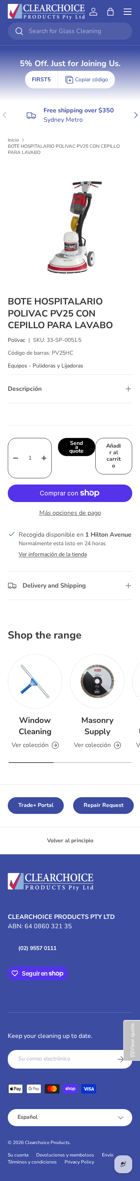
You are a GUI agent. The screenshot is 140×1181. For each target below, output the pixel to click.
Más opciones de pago (70, 513)
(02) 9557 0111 (37, 948)
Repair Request (103, 805)
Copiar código (91, 79)
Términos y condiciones (32, 1162)
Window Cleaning (35, 726)
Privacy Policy (79, 1162)
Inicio (13, 140)
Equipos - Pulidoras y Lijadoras (45, 365)
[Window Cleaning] (35, 681)
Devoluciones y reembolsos (65, 1155)
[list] (70, 225)
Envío (108, 1155)
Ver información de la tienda (53, 554)
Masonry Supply (97, 726)
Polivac (16, 340)
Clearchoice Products (47, 1142)
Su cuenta (18, 1155)
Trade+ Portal (35, 805)
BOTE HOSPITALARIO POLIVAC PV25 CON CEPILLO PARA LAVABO (64, 149)
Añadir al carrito (113, 455)
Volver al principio (70, 840)
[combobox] (70, 31)
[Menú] (127, 11)
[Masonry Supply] (97, 681)
